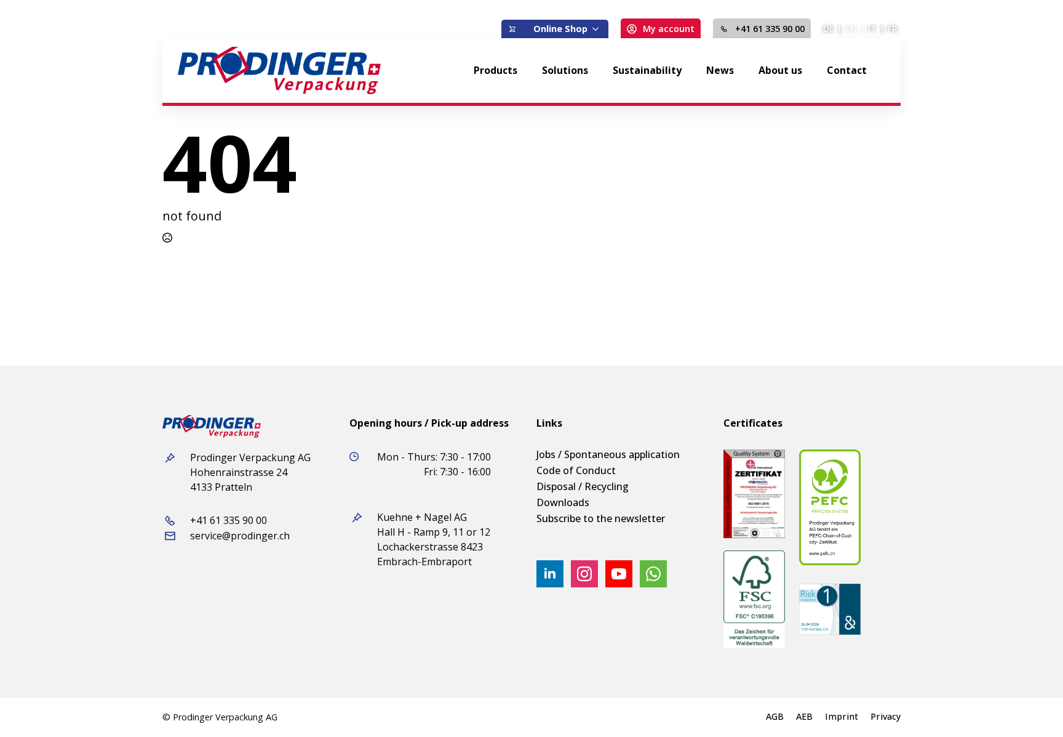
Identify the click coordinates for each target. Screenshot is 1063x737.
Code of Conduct (576, 470)
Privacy (885, 716)
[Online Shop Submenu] (597, 29)
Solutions (565, 70)
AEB (804, 716)
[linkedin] (549, 573)
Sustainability (647, 70)
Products (495, 70)
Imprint (841, 716)
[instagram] (584, 573)
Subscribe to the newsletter (600, 518)
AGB (775, 716)
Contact (847, 70)
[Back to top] (1032, 706)
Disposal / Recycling (582, 486)
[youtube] (618, 573)
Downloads (562, 502)
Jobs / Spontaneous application (608, 454)
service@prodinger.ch (240, 535)
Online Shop (560, 28)
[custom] (653, 573)
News (720, 70)
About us (780, 70)
